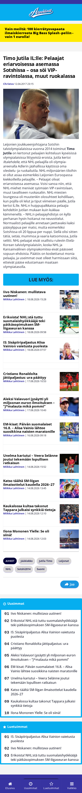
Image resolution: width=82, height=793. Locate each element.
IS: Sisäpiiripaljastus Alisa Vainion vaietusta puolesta (25, 344)
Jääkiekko (27, 561)
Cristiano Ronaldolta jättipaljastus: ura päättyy (24, 375)
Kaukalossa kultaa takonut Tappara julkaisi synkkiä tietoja (29, 508)
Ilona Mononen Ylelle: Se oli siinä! (26, 533)
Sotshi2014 (23, 569)
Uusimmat (15, 603)
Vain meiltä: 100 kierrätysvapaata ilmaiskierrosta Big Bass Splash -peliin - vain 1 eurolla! (39, 33)
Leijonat (64, 561)
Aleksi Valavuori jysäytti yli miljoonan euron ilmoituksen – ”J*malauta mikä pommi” (29, 403)
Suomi (41, 569)
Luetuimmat (17, 726)
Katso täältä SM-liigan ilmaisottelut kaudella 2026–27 (29, 482)
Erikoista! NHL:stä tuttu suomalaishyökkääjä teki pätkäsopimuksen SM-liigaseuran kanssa (24, 322)
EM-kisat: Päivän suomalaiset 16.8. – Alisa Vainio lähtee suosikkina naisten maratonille (29, 428)
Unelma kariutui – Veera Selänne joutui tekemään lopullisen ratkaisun (30, 459)
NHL (8, 569)
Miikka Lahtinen (13, 299)
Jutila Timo (45, 561)
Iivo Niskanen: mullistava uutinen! (24, 294)
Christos (8, 84)
